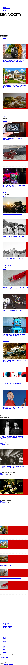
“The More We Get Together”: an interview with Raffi (13, 408)
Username (2, 659)
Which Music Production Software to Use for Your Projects (15, 186)
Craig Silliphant (4, 497)
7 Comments (3, 502)
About (4, 635)
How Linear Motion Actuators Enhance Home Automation (13, 311)
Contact (4, 637)
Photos (5, 192)
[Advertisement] (14, 26)
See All (5, 43)
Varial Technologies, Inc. (11, 643)
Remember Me (9, 662)
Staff (1, 469)
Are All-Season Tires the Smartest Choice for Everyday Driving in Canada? (14, 62)
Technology (7, 265)
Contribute (6, 9)
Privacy (4, 641)
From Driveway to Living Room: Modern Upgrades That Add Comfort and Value (15, 86)
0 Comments (3, 444)
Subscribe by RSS (6, 623)
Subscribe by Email (6, 624)
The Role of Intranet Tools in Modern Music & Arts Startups (15, 288)
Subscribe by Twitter (7, 627)
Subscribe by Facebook (7, 626)
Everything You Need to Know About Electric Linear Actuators (15, 335)
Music (4, 116)
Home (4, 646)
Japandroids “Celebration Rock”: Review (13, 496)
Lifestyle (6, 39)
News (4, 10)
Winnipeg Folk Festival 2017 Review (14, 236)
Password (2, 660)
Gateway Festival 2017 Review (12, 214)
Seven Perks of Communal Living (10, 578)
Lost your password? (8, 664)
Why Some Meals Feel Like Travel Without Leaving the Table (13, 110)
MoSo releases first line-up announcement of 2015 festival (13, 384)
